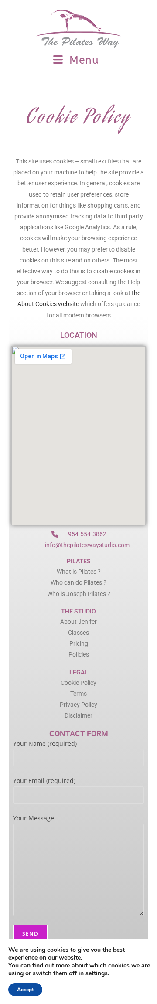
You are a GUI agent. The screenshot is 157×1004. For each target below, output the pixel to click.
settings (96, 973)
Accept (25, 989)
